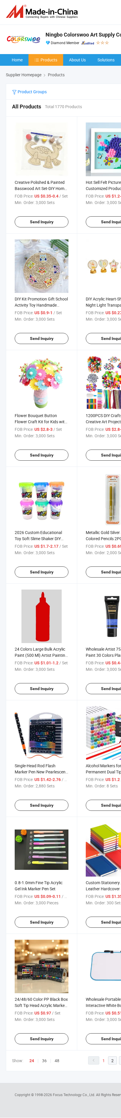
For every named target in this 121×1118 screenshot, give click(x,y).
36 (44, 1060)
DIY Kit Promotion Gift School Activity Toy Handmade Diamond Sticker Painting (41, 305)
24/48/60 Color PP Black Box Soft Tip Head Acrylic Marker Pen (41, 1005)
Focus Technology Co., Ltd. (74, 1094)
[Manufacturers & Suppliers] (43, 11)
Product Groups (32, 91)
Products (49, 60)
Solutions (106, 60)
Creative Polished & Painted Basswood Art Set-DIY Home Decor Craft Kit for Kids (40, 188)
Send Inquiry (41, 222)
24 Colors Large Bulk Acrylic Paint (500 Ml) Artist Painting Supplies (41, 655)
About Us (77, 60)
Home (17, 60)
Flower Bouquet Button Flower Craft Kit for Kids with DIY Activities (41, 422)
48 (57, 1060)
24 (31, 1060)
